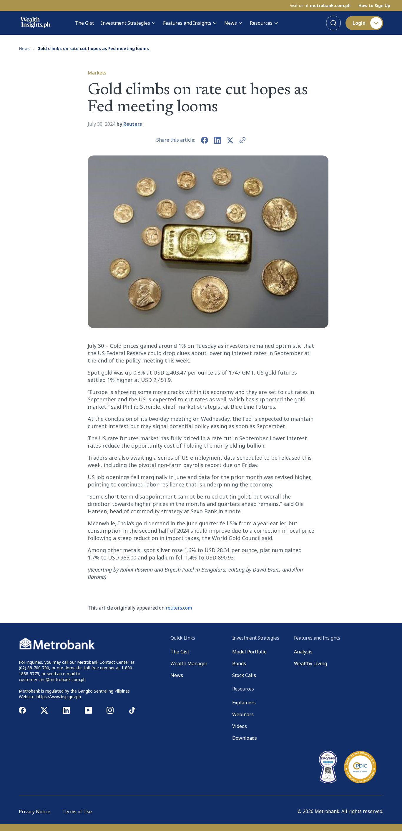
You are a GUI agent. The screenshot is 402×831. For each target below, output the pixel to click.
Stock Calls (244, 675)
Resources (261, 23)
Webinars (243, 714)
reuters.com (179, 608)
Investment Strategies (125, 23)
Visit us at (320, 6)
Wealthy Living (310, 663)
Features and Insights (187, 23)
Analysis (303, 651)
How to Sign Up (374, 6)
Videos (239, 726)
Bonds (239, 663)
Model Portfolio (249, 651)
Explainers (244, 702)
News (230, 23)
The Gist (84, 23)
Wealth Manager (188, 663)
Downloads (244, 738)
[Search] (333, 23)
